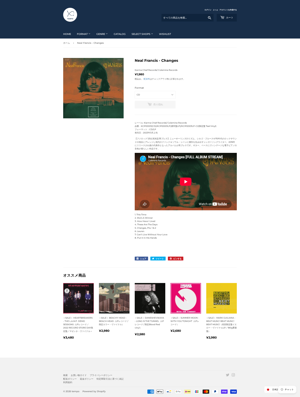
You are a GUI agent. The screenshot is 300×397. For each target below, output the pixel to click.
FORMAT (82, 34)
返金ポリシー (86, 378)
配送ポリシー (70, 378)
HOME (67, 34)
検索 (65, 375)
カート (229, 17)
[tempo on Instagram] (233, 375)
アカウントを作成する (228, 10)
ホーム (66, 42)
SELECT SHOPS (141, 34)
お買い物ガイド (79, 375)
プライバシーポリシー (101, 375)
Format (139, 87)
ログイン (208, 10)
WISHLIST (165, 34)
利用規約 (67, 382)
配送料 (147, 79)
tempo (75, 391)
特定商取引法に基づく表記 (110, 378)
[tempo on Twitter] (227, 375)
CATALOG (120, 34)
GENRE (101, 34)
